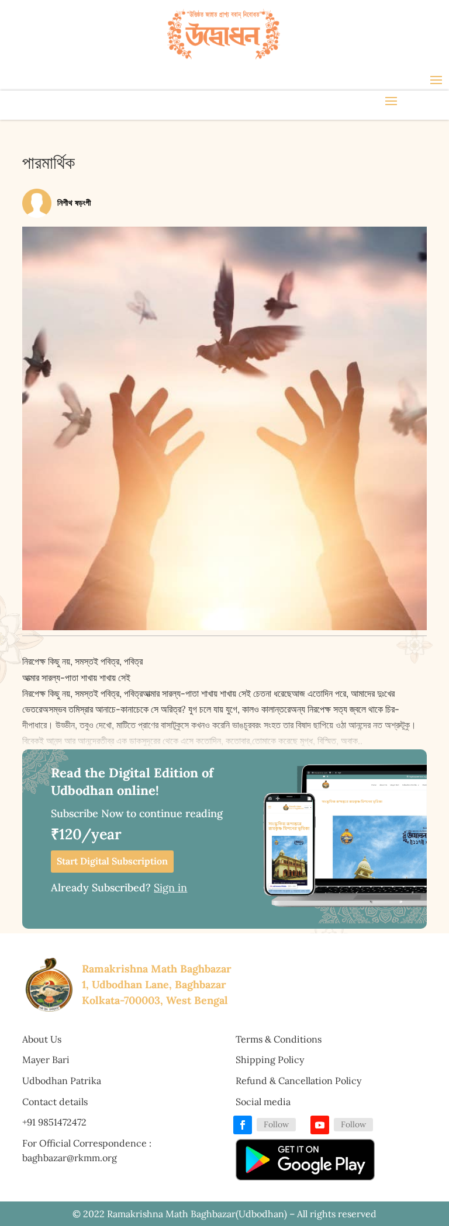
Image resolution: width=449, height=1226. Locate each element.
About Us (41, 1039)
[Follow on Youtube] (319, 1125)
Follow (276, 1124)
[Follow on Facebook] (242, 1125)
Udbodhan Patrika (61, 1080)
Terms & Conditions (279, 1039)
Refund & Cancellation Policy (298, 1080)
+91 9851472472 (54, 1122)
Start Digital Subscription (112, 861)
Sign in (170, 887)
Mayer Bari (46, 1059)
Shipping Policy (270, 1059)
